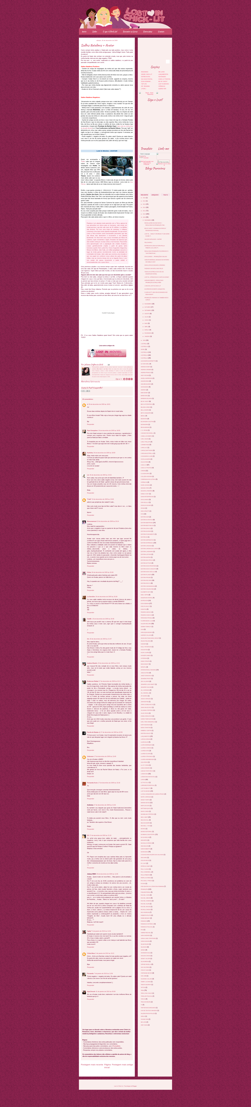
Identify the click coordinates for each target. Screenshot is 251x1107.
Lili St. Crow (145, 765)
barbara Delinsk (146, 398)
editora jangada (146, 546)
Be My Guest (162, 81)
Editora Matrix (146, 557)
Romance (144, 921)
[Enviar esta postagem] (108, 364)
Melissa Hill (145, 820)
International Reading (148, 670)
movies (143, 828)
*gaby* (89, 931)
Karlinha (90, 453)
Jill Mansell (145, 693)
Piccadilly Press (146, 880)
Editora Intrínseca (147, 543)
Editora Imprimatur (147, 540)
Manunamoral (91, 521)
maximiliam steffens (147, 814)
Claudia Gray (145, 473)
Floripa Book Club (155, 184)
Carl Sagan (145, 439)
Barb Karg (144, 395)
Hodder (143, 644)
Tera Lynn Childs (146, 993)
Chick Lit (144, 465)
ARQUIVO (154, 195)
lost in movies (95, 381)
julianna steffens (147, 710)
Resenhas (144, 72)
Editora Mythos (146, 563)
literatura (144, 774)
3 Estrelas (144, 352)
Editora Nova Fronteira (149, 566)
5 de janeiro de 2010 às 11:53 (101, 931)
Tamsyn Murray (146, 984)
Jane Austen (145, 673)
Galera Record (146, 623)
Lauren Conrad (146, 748)
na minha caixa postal (148, 834)
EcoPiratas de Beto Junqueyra (155, 289)
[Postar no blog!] (84, 391)
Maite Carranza (146, 797)
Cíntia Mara (91, 953)
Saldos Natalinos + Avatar (153, 239)
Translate (145, 158)
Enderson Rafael (92, 681)
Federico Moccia (146, 615)
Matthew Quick (146, 808)
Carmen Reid (145, 444)
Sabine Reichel (146, 932)
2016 (144, 197)
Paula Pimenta (145, 875)
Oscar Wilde (145, 860)
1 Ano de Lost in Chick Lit (153, 286)
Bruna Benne (145, 427)
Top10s (143, 999)
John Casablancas (147, 704)
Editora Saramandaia (148, 586)
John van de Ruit (146, 707)
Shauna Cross (146, 955)
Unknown (90, 756)
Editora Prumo (146, 577)
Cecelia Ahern (146, 459)
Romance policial (147, 927)
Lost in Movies (163, 84)
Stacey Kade (145, 970)
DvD (142, 514)
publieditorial (146, 892)
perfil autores (146, 877)
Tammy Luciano (146, 981)
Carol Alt (144, 447)
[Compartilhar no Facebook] (87, 391)
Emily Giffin (145, 595)
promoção (144, 889)
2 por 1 (143, 88)
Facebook (147, 57)
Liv (88, 475)
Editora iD (144, 537)
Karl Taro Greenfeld (148, 722)
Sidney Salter (145, 958)
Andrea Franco (146, 372)
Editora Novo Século (148, 571)
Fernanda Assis (92, 783)
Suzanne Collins (146, 979)
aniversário (145, 381)
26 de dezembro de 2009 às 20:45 (103, 619)
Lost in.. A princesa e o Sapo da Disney (157, 277)
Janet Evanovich (146, 675)
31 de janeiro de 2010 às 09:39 (105, 991)
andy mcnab (145, 375)
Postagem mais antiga (122, 1064)
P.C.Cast (143, 863)
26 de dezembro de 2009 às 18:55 (109, 430)
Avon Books (145, 387)
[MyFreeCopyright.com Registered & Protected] (146, 164)
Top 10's (144, 84)
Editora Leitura (146, 554)
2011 (144, 210)
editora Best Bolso (147, 525)
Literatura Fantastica (148, 776)
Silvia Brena (145, 961)
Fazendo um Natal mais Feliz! (154, 268)
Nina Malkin (145, 846)
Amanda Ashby (145, 366)
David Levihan (145, 485)
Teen (142, 990)
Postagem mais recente (92, 1064)
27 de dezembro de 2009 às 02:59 (111, 732)
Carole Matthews (147, 450)
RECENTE (144, 195)
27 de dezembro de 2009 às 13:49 (105, 756)
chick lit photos (146, 468)
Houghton (144, 649)
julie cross (145, 713)
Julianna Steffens (90, 364)
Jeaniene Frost (146, 678)
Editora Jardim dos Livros (149, 548)
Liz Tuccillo (145, 782)
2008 (144, 340)
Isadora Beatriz (92, 663)
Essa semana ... (146, 81)
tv (142, 1005)
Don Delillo (145, 502)
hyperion (144, 658)
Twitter (83, 161)
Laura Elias (145, 742)
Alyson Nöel (145, 364)
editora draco (146, 528)
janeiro (147, 336)
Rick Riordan (145, 912)
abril (146, 326)
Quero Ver (162, 88)
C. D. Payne (144, 430)
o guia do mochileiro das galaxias (152, 854)
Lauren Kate (145, 750)
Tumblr (162, 57)
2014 (144, 201)
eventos (144, 609)
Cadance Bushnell (147, 433)
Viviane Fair (145, 1019)
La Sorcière (91, 596)
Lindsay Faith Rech (147, 771)
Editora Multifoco (147, 560)
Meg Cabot (144, 817)
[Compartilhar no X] (85, 391)
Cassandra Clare (147, 456)
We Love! (161, 72)
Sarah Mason (145, 941)
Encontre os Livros (130, 31)
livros (143, 779)
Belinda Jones (145, 407)
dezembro (148, 220)
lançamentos (145, 736)
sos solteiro (145, 967)
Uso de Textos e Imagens (149, 1010)
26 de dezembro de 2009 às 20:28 (102, 572)
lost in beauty (146, 788)
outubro (147, 307)
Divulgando (145, 499)
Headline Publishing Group (150, 638)
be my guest (145, 401)
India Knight (145, 664)
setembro (148, 310)
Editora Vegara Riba (147, 589)
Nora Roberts (145, 849)
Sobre (94, 31)
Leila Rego (144, 762)
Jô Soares (144, 696)
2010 (144, 214)
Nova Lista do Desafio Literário (155, 265)
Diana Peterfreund (147, 496)
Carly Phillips (146, 442)
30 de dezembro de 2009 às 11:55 (107, 874)
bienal (143, 416)
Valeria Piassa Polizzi (148, 1013)
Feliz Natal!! (148, 242)
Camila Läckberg (146, 436)
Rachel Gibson (146, 898)
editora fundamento (148, 534)
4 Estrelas (144, 355)
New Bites (144, 840)
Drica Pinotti (145, 511)
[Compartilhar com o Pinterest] (89, 391)
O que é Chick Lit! (110, 31)
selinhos (144, 947)
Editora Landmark (147, 551)
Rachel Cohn (145, 895)
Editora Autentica (147, 519)
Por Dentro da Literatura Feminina (152, 886)
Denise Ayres (145, 488)
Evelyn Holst (145, 606)
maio (146, 323)
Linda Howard (145, 768)
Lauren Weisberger (147, 759)
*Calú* (89, 499)
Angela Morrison (147, 378)
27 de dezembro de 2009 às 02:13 (110, 681)
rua (142, 929)
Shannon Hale (146, 953)
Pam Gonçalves (92, 430)
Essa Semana (145, 603)
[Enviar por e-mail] (82, 391)
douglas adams (146, 505)
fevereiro (148, 333)
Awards (143, 390)
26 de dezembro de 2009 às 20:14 (108, 521)
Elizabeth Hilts (146, 592)
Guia (142, 629)
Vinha (89, 572)
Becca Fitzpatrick (147, 404)
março (147, 330)
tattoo (143, 987)
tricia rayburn (146, 1002)
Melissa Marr (145, 823)
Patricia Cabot (146, 866)
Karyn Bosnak (145, 725)
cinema (143, 470)
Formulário (116, 1046)
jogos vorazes (146, 698)
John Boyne (145, 701)
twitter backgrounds (148, 1007)
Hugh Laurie (145, 652)
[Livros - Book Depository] (146, 94)
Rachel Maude (146, 906)
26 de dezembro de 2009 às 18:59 (104, 453)
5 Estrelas (144, 358)
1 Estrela (144, 343)
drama (143, 508)
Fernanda (90, 973)
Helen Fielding (146, 641)
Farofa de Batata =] (93, 732)
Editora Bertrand (147, 522)
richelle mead (146, 909)
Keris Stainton (146, 727)
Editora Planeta (146, 574)
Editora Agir (145, 517)
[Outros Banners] (163, 165)
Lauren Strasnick (147, 756)
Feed (152, 57)
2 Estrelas (144, 346)
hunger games (146, 655)
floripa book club (147, 621)
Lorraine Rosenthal (148, 785)
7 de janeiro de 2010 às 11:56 (103, 973)
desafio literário (147, 491)
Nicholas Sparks (146, 843)
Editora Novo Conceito (148, 569)
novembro (148, 304)
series (143, 950)
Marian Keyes (145, 802)
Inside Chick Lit (146, 74)
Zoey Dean (144, 1025)
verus (143, 1016)
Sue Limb (144, 976)
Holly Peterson (146, 647)
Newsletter (157, 57)
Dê (88, 835)
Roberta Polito (146, 915)
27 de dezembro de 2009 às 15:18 (109, 783)
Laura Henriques (146, 745)
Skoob (168, 57)
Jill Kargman (145, 690)
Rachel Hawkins (146, 901)
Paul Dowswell (146, 872)
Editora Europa (146, 531)
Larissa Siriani (146, 739)
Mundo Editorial (146, 831)
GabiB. (89, 619)
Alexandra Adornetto (148, 361)
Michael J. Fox (145, 826)
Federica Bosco (146, 612)
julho (146, 317)
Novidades (162, 76)
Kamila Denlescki (146, 716)
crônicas (144, 482)
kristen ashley (146, 733)
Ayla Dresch (91, 991)
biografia (144, 418)
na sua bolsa (145, 837)
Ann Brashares (146, 384)
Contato (161, 31)
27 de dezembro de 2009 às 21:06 (105, 805)
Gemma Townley (146, 626)
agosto (147, 313)
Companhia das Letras (148, 479)
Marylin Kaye (145, 805)
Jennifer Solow (146, 687)
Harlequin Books (146, 632)
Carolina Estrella (147, 453)
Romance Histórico (147, 924)
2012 (144, 207)
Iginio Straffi (145, 661)
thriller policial (146, 996)
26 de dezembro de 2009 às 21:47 (101, 639)
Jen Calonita (145, 681)
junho (147, 320)
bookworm (144, 424)
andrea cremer (146, 369)
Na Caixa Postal (146, 79)
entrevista (144, 600)
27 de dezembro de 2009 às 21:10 (100, 835)
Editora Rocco (146, 583)
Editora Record (146, 580)
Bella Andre (145, 410)
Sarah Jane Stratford (148, 938)
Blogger (134, 1086)
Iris (88, 639)
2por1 (143, 349)
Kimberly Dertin (146, 730)
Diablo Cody (145, 494)
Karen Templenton (147, 719)
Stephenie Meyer (146, 973)
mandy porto (145, 800)
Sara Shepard (145, 935)
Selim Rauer (145, 944)
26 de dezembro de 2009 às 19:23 (100, 475)
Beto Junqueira (146, 413)
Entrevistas (147, 31)
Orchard (144, 857)
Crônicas (161, 86)
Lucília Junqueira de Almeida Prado (152, 794)
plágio (143, 883)
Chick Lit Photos (164, 79)
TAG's (165, 195)
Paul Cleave (145, 869)
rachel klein (145, 904)
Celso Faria (145, 462)
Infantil (143, 667)
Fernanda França (147, 618)
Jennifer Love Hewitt (148, 684)
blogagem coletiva (147, 421)
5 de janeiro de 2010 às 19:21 (104, 953)
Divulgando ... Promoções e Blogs (156, 256)
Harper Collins (146, 635)
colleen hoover (146, 476)
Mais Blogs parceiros (156, 173)
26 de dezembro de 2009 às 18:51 (99, 404)
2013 (144, 204)
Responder (90, 424)
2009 (144, 217)
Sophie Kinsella (146, 964)
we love (143, 1022)
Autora (155, 46)
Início (84, 31)
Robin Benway (145, 918)
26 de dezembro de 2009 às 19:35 (103, 499)
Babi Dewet (144, 392)
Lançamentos (163, 74)
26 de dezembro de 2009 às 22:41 (109, 663)
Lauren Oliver (146, 753)
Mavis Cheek (145, 811)
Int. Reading (145, 86)
